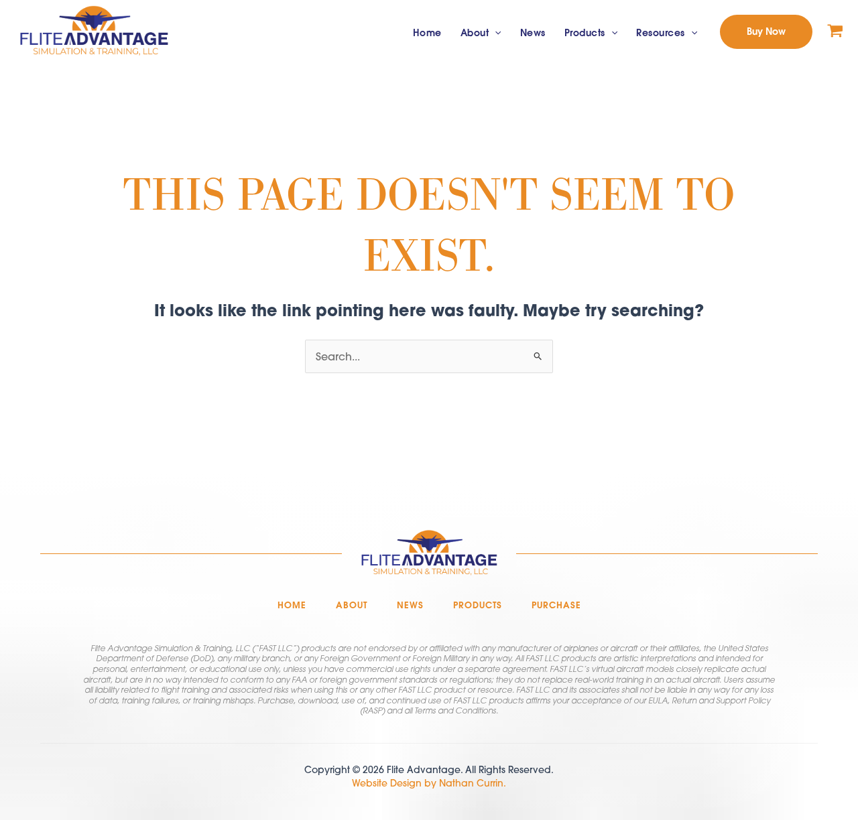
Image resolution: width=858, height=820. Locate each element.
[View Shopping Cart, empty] (835, 32)
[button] (495, 33)
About (475, 33)
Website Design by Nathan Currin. (429, 783)
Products (584, 33)
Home (427, 33)
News (533, 33)
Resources (660, 33)
